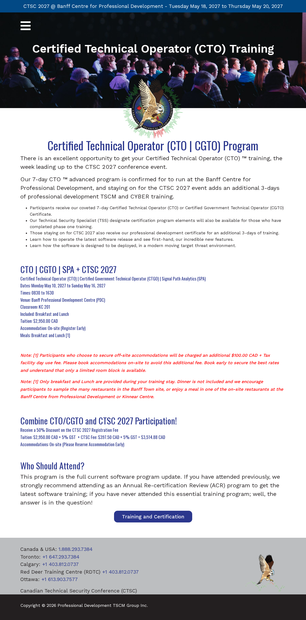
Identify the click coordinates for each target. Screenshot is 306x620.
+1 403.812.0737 (60, 564)
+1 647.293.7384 (60, 557)
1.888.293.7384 (76, 549)
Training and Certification (153, 517)
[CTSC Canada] (153, 108)
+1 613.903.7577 (59, 579)
